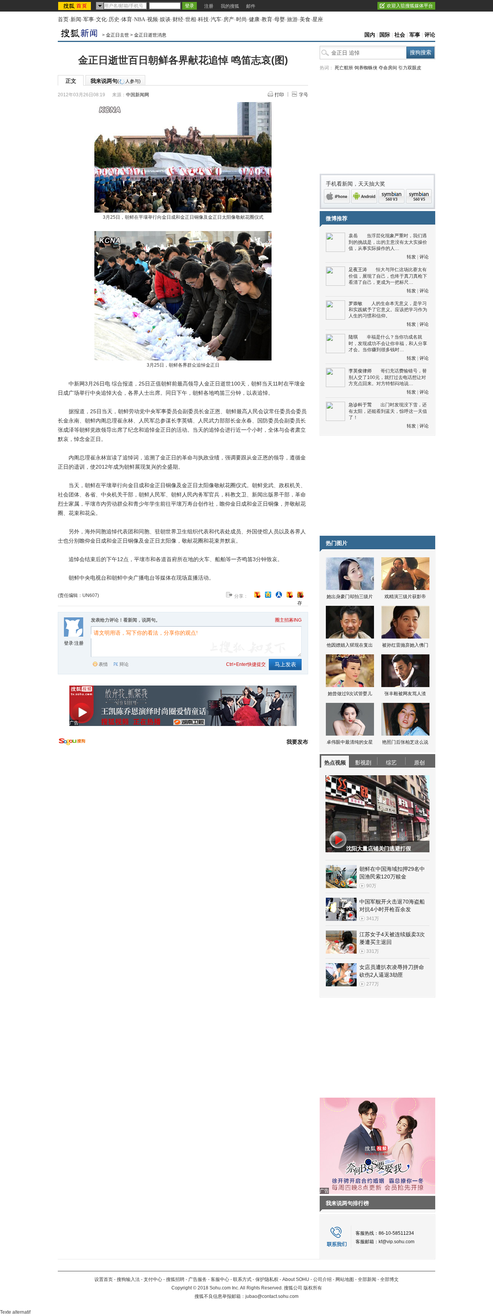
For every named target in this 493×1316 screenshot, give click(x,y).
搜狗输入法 (128, 1279)
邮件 (250, 6)
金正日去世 (117, 35)
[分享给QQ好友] (268, 595)
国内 (369, 35)
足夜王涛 (358, 269)
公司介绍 (322, 1279)
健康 (254, 19)
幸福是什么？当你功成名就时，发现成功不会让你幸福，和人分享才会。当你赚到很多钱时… (388, 343)
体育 (126, 19)
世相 (190, 19)
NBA (139, 19)
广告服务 (197, 1279)
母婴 (279, 19)
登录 (68, 643)
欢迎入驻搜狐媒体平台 (410, 5)
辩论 (124, 664)
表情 (103, 664)
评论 (429, 35)
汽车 (216, 19)
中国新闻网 (137, 94)
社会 (399, 35)
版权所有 (313, 1288)
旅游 (292, 19)
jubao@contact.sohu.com (271, 1296)
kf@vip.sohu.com (396, 1241)
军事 (88, 19)
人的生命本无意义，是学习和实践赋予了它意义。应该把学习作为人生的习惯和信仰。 (388, 310)
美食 (305, 19)
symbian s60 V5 (419, 196)
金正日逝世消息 (150, 35)
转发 (411, 257)
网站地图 (344, 1279)
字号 (303, 94)
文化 (101, 19)
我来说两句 (116, 81)
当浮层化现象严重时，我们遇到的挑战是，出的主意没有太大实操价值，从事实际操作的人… (388, 242)
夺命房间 (388, 67)
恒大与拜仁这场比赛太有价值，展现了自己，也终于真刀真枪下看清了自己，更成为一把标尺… (388, 276)
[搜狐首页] (75, 6)
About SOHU (295, 1279)
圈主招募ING (288, 620)
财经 (178, 19)
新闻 (75, 19)
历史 (114, 19)
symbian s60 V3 (391, 196)
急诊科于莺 (360, 404)
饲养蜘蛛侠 (365, 67)
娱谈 (165, 19)
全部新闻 (367, 1279)
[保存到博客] (300, 595)
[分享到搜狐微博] (257, 595)
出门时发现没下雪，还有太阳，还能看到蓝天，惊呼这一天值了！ (388, 411)
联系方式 (242, 1279)
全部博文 (389, 1279)
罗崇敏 (355, 303)
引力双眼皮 (409, 67)
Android (364, 196)
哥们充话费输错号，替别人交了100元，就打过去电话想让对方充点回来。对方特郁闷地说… (388, 377)
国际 (384, 35)
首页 (63, 19)
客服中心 (220, 1279)
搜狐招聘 (175, 1279)
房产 (228, 19)
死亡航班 (344, 67)
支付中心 (153, 1279)
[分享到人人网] (279, 595)
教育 (267, 19)
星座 (317, 19)
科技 (203, 19)
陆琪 (353, 337)
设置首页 (103, 1279)
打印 (279, 94)
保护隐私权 (266, 1279)
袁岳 (353, 235)
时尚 (241, 19)
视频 (152, 19)
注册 (208, 6)
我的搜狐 (230, 6)
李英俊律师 (360, 371)
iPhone (337, 196)
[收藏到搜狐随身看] (290, 595)
